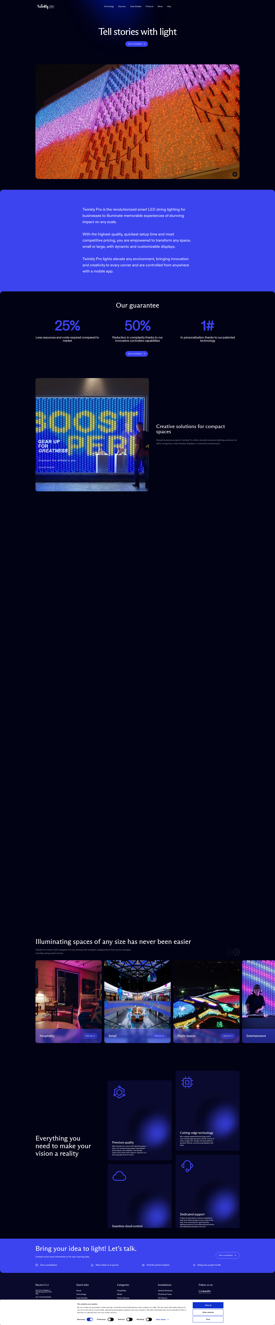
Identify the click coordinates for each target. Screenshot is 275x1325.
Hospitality (121, 1291)
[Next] (237, 952)
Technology (81, 1294)
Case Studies (82, 1298)
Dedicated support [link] (192, 1214)
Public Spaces (123, 1298)
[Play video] (137, 121)
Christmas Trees (165, 1294)
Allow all (208, 1305)
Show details (161, 1319)
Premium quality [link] (123, 1142)
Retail (119, 1294)
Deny (208, 1319)
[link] (90, 1036)
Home (78, 1291)
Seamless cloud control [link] (127, 1226)
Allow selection (208, 1312)
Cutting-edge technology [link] (196, 1133)
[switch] (111, 1319)
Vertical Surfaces (165, 1291)
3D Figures (162, 1298)
